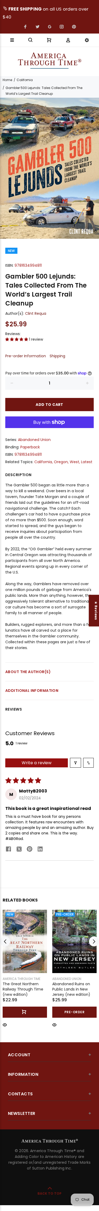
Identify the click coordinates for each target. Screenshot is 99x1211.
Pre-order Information (25, 356)
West (74, 461)
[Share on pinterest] (29, 850)
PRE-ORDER (74, 1012)
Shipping (57, 356)
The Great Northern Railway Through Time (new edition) (23, 989)
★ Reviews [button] (96, 610)
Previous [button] (5, 941)
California (25, 80)
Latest (86, 461)
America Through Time (21, 979)
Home (7, 80)
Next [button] (94, 941)
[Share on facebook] (8, 850)
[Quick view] (4, 1024)
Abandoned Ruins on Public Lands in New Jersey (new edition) (71, 989)
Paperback (30, 447)
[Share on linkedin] (40, 849)
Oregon (61, 461)
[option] (49, 168)
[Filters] (75, 763)
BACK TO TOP (49, 1193)
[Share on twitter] (19, 850)
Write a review (36, 763)
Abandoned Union (34, 439)
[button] (17, 339)
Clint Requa (35, 313)
